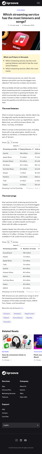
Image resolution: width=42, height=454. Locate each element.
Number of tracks (29, 249)
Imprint (22, 390)
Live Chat (5, 416)
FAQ (3, 409)
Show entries (10, 142)
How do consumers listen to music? (14, 356)
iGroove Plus (6, 390)
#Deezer (6, 318)
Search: (16, 145)
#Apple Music (29, 313)
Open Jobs (23, 397)
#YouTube (7, 322)
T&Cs (21, 393)
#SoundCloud (17, 318)
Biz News (5, 352)
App (3, 386)
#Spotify (29, 318)
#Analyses (17, 313)
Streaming (21, 10)
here (21, 308)
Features (5, 397)
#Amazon (7, 313)
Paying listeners (25, 149)
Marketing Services (8, 393)
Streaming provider (10, 149)
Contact (5, 413)
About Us (23, 386)
